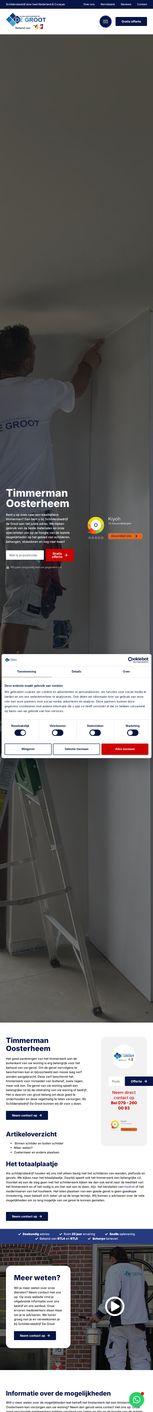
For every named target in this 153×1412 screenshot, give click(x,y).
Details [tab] (76, 671)
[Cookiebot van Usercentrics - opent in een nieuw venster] (131, 660)
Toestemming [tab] (26, 671)
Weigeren (28, 749)
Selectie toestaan (76, 749)
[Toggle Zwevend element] (136, 1399)
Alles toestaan (125, 749)
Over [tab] (126, 671)
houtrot (129, 1187)
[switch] (57, 732)
